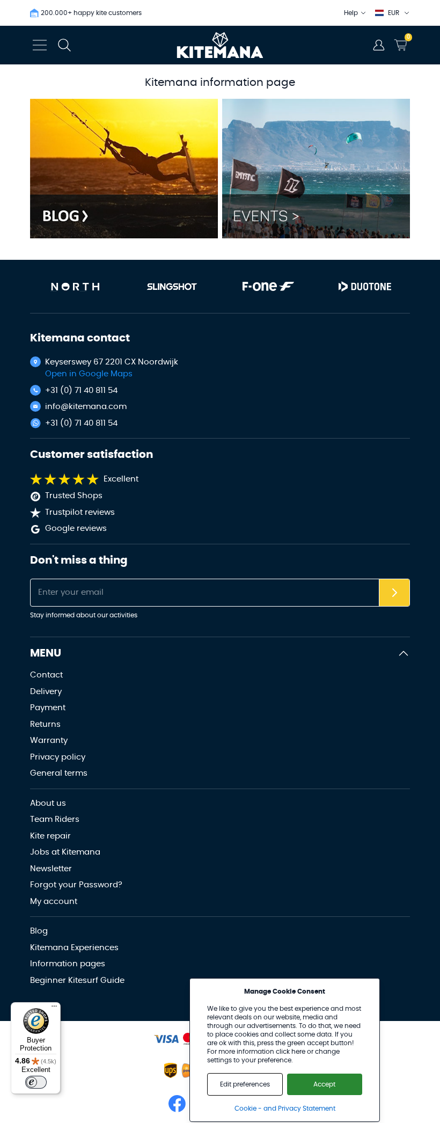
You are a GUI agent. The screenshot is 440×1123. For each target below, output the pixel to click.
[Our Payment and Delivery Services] (166, 1039)
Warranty (49, 740)
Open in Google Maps (89, 374)
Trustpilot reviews (80, 512)
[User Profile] (378, 45)
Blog (39, 931)
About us (48, 803)
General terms (58, 773)
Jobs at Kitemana (65, 852)
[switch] (36, 1082)
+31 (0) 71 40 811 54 (81, 391)
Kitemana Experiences (74, 948)
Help (351, 13)
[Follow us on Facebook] (177, 1103)
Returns (45, 724)
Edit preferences (245, 1084)
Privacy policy (57, 757)
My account (53, 902)
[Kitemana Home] (220, 45)
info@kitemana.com (86, 407)
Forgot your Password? (76, 885)
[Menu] (54, 1008)
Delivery (46, 692)
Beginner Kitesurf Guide (77, 980)
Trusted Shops (73, 496)
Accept (324, 1084)
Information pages (67, 964)
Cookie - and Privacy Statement (284, 1108)
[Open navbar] (39, 45)
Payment (47, 708)
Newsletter (51, 869)
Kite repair (50, 836)
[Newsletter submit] (394, 593)
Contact (46, 675)
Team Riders (54, 819)
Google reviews (76, 528)
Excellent (121, 479)
